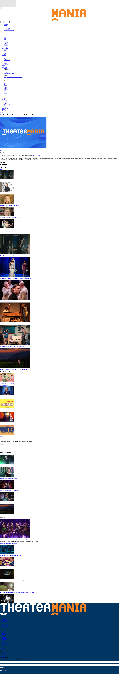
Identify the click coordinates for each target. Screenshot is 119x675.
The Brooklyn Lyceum (36, 155)
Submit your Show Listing (10, 30)
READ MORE (2, 454)
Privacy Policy (16, 673)
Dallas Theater (4, 637)
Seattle (5, 90)
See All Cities (6, 47)
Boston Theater (4, 621)
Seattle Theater (4, 625)
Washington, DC (6, 46)
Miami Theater (4, 639)
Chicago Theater (4, 619)
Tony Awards (4, 110)
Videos (5, 54)
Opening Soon (8, 26)
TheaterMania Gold (5, 64)
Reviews (5, 50)
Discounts (7, 29)
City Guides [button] (4, 55)
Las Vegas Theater (4, 622)
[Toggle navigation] (1, 8)
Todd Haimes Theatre (3, 411)
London (3, 649)
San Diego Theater (4, 641)
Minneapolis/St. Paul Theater (6, 627)
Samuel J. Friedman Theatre (4, 385)
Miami (5, 41)
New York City (2, 150)
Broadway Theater (4, 618)
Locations (5, 25)
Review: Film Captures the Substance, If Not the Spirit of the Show (9, 490)
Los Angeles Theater (5, 620)
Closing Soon (8, 28)
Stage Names (4, 653)
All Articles (5, 49)
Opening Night (4, 633)
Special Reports (6, 52)
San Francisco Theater (5, 624)
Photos (5, 53)
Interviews (5, 95)
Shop (2, 654)
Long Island (5, 40)
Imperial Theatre (2, 398)
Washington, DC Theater (5, 626)
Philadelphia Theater (5, 623)
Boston (5, 37)
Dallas (5, 39)
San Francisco (6, 45)
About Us (3, 656)
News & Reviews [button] (4, 48)
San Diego (5, 44)
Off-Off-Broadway (14, 77)
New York (3, 648)
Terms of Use (20, 673)
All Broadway (8, 27)
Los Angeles (5, 85)
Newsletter (3, 65)
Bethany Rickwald (2, 149)
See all (1, 169)
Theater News (2, 112)
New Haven (5, 63)
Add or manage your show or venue (7, 655)
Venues (5, 30)
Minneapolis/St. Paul (7, 42)
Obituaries (5, 51)
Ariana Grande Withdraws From (8, 478)
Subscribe (2, 667)
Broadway (9, 69)
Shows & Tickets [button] (4, 24)
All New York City (20, 77)
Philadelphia (5, 43)
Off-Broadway (9, 77)
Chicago (5, 38)
